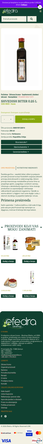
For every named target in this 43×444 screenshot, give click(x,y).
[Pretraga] (31, 19)
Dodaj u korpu (28, 119)
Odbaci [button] (24, 5)
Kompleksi (12, 97)
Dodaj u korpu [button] (8, 261)
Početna (4, 94)
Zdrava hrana (15, 94)
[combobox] (14, 19)
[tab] (8, 168)
